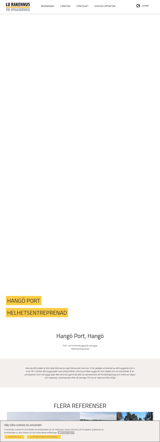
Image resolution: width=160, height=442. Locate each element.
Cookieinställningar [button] (66, 433)
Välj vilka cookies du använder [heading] (23, 425)
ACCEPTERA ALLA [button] (14, 437)
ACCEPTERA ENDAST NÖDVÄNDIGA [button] (44, 437)
